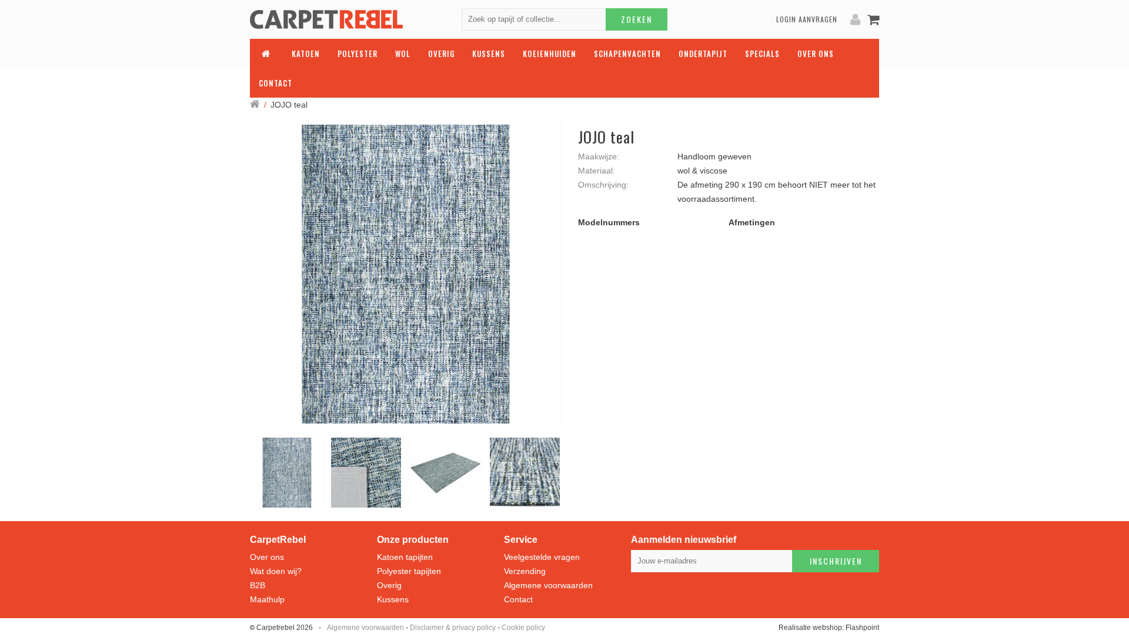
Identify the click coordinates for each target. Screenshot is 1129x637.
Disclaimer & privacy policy (453, 627)
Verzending (525, 571)
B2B (257, 585)
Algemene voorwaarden (548, 585)
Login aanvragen (806, 19)
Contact (518, 599)
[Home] (255, 105)
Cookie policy (523, 627)
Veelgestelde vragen (542, 557)
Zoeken (636, 19)
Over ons (267, 557)
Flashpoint (862, 627)
